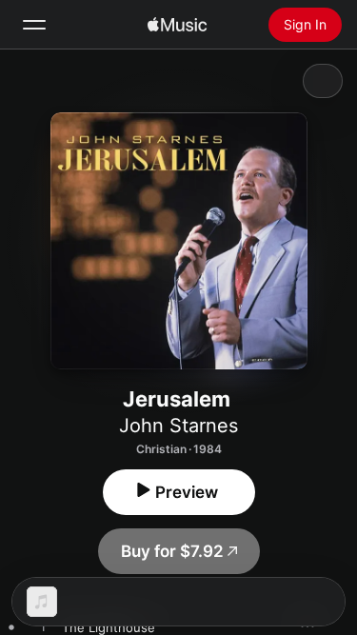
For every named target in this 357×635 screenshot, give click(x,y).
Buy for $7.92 (172, 551)
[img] (177, 24)
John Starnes (178, 425)
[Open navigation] (34, 25)
